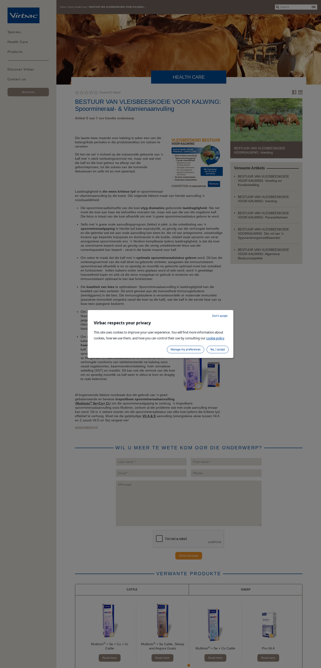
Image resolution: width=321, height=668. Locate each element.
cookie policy (215, 338)
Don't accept (219, 316)
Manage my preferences (185, 349)
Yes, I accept (217, 349)
